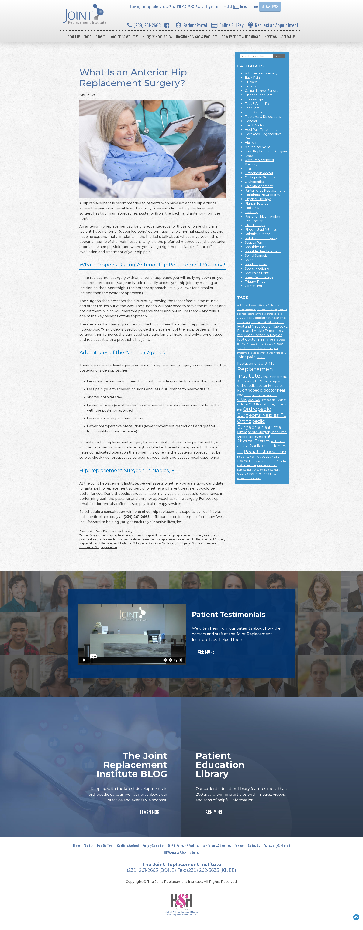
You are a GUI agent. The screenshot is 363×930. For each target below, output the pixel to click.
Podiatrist (252, 208)
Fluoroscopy (254, 99)
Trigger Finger (256, 281)
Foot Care (252, 108)
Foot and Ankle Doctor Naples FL (262, 326)
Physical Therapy (258, 199)
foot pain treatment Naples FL (261, 344)
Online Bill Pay (231, 25)
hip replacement (97, 203)
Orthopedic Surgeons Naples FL (154, 543)
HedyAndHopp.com (187, 914)
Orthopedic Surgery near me (98, 547)
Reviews (270, 36)
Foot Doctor (254, 112)
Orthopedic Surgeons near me (196, 543)
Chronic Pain (243, 322)
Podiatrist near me (265, 451)
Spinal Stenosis (256, 255)
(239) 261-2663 (147, 25)
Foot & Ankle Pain (258, 103)
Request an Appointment (276, 25)
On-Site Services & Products (196, 36)
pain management (253, 436)
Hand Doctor (254, 125)
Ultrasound (253, 286)
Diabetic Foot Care (259, 95)
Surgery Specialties (157, 36)
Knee (249, 156)
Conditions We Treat (124, 36)
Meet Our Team (94, 36)
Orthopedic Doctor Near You (260, 395)
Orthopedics (254, 182)
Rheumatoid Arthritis (261, 229)
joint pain (246, 357)
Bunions (251, 82)
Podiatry (251, 212)
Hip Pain (251, 143)
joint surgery (272, 381)
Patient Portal (195, 25)
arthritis (209, 203)
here (236, 6)
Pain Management (259, 186)
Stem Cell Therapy (259, 277)
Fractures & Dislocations (263, 116)
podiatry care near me (263, 461)
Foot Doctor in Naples (263, 335)
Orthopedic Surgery (260, 177)
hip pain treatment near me (136, 539)
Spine (249, 260)
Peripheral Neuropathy (262, 195)
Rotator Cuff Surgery (261, 238)
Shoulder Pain (256, 247)
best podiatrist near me (266, 318)
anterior (196, 213)
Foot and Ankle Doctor (267, 322)
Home (76, 845)
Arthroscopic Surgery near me (272, 309)
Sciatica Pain (254, 242)
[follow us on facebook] (167, 25)
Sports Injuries (256, 264)
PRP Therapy (255, 225)
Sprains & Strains (257, 273)
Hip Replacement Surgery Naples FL (267, 353)
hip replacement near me (172, 539)
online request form (190, 517)
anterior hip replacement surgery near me (187, 535)
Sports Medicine (257, 268)
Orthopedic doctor (259, 173)
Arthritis (241, 305)
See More (206, 651)
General (251, 121)
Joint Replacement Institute (112, 543)
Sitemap (194, 852)
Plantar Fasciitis (256, 203)
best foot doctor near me (249, 314)
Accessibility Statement (277, 845)
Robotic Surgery (257, 234)
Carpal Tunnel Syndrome (264, 90)
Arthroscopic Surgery (261, 73)
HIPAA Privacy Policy (175, 852)
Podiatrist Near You (249, 456)
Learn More (150, 811)
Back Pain (252, 77)
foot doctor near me (255, 339)
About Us (74, 36)
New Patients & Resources (241, 36)
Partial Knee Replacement (265, 190)
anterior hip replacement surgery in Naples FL (128, 535)
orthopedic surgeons (129, 494)
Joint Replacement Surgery (114, 531)
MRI (248, 169)
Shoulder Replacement (263, 251)
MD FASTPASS (269, 6)
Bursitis (250, 86)
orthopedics (248, 399)
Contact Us (288, 36)
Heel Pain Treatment (261, 130)
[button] (356, 917)
